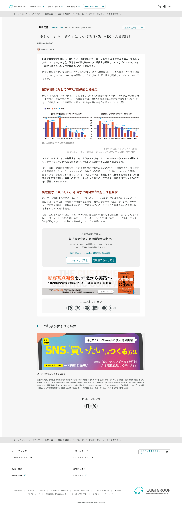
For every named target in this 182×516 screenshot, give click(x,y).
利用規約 (119, 490)
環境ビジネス (78, 475)
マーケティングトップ (20, 457)
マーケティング (20, 13)
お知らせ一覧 (19, 490)
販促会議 (49, 13)
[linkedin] (95, 308)
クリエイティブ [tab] (54, 6)
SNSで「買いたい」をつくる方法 (103, 13)
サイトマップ (109, 494)
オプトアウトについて (34, 494)
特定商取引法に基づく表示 (61, 490)
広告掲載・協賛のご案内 (83, 490)
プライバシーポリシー (103, 490)
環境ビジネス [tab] (72, 6)
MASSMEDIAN (17, 475)
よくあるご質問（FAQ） (81, 494)
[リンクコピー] (112, 308)
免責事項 (44, 490)
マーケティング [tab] (35, 6)
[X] (94, 405)
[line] (87, 308)
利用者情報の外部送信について (57, 494)
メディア (36, 13)
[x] (78, 308)
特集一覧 (80, 13)
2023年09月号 (64, 13)
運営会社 (32, 490)
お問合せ (97, 494)
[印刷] (104, 308)
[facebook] (70, 308)
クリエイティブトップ (81, 457)
